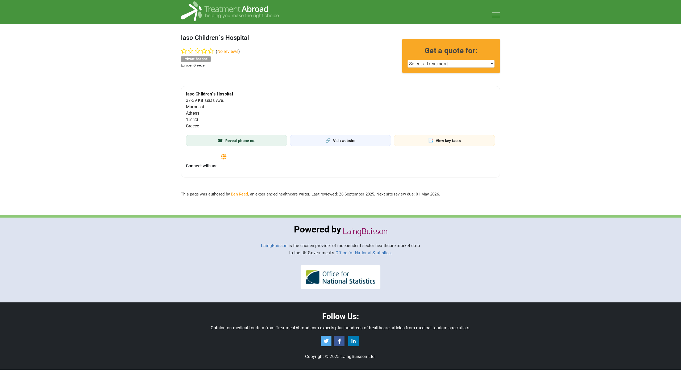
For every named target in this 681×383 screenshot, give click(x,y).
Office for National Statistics (363, 252)
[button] (236, 140)
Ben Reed (239, 194)
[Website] (223, 156)
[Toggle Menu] (496, 15)
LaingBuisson (274, 245)
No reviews (227, 51)
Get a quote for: (451, 50)
